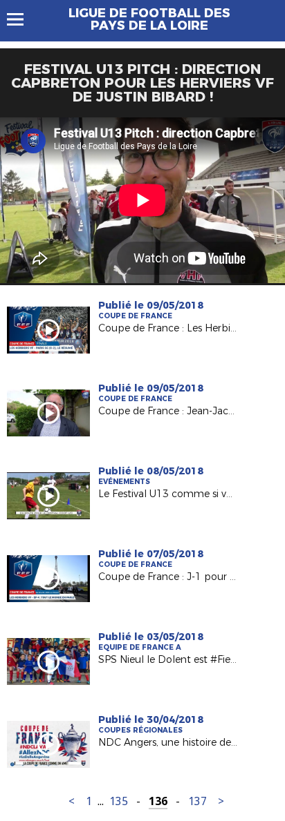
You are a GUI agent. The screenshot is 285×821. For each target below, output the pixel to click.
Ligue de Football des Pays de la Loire (149, 19)
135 (118, 801)
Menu (22, 19)
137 (197, 801)
